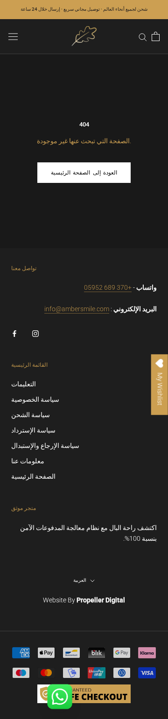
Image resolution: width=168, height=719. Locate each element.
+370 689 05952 (108, 287)
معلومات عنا (27, 461)
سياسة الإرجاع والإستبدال (45, 445)
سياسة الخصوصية (35, 399)
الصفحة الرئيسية (33, 476)
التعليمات (23, 384)
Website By (84, 600)
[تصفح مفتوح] (13, 36)
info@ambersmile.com (76, 309)
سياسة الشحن (30, 415)
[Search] (143, 37)
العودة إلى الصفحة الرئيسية (84, 172)
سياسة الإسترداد (33, 430)
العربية (79, 580)
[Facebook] (14, 333)
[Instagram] (35, 333)
